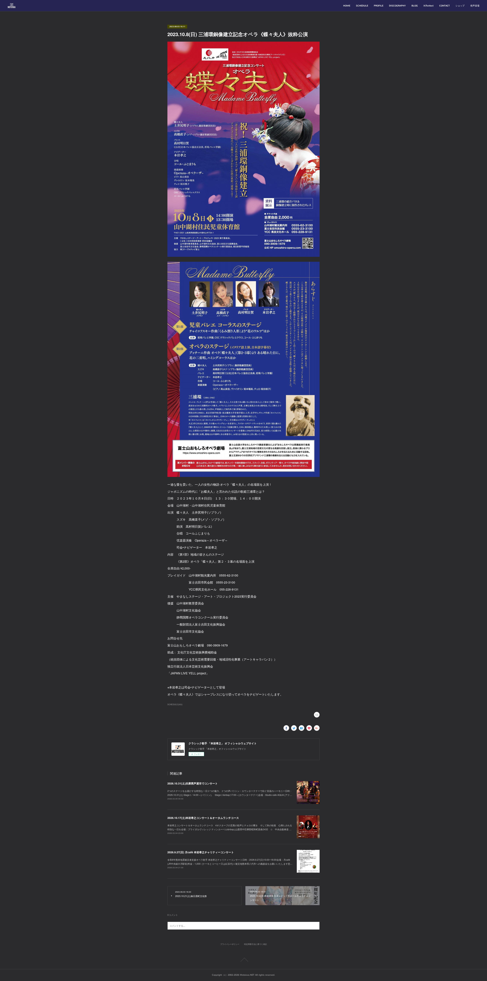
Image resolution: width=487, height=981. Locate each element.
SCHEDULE (362, 5)
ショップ (460, 5)
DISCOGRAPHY (397, 5)
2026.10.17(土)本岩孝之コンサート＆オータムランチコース (203, 818)
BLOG (414, 5)
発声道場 (474, 5)
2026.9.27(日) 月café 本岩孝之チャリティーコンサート (200, 852)
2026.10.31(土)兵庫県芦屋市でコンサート (192, 783)
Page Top (243, 960)
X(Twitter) (428, 5)
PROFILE (378, 5)
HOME (346, 5)
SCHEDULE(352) (174, 704)
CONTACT (444, 5)
